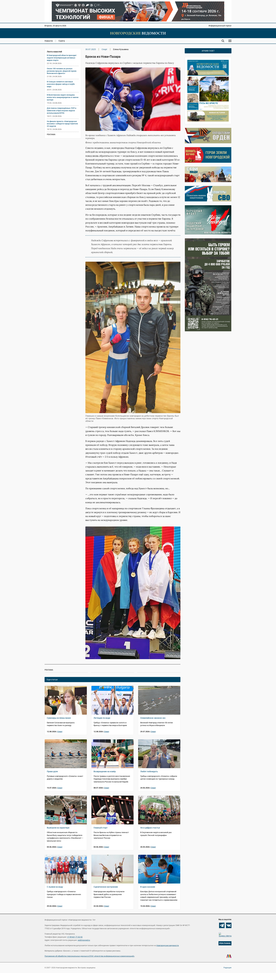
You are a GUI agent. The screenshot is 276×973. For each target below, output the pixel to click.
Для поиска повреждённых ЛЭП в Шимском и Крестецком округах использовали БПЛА (61, 110)
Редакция (227, 968)
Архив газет (208, 51)
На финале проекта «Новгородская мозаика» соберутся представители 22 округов (62, 123)
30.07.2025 (90, 49)
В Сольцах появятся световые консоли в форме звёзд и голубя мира (61, 84)
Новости (49, 41)
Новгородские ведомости (167, 945)
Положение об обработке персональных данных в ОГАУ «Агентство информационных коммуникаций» (90, 956)
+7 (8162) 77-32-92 (75, 937)
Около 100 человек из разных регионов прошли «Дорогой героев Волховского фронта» (61, 71)
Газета (62, 41)
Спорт (104, 49)
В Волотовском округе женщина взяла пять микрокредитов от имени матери (62, 97)
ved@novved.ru (84, 940)
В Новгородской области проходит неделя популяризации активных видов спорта (61, 57)
